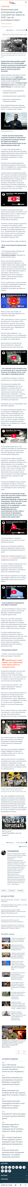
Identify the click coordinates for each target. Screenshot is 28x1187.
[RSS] (2, 1170)
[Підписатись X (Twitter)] (9, 1167)
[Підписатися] (9, 1170)
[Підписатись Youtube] (13, 1167)
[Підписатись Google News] (6, 1167)
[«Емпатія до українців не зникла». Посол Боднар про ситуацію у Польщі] (6, 940)
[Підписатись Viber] (20, 1167)
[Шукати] (25, 1185)
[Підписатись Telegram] (24, 1167)
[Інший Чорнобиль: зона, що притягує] (14, 822)
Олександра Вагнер (6, 23)
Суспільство (5, 6)
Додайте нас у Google (6, 1185)
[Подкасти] (20, 1185)
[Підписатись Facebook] (2, 1167)
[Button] (10, 30)
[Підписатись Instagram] (16, 1167)
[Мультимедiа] (15, 1185)
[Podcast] (6, 1170)
